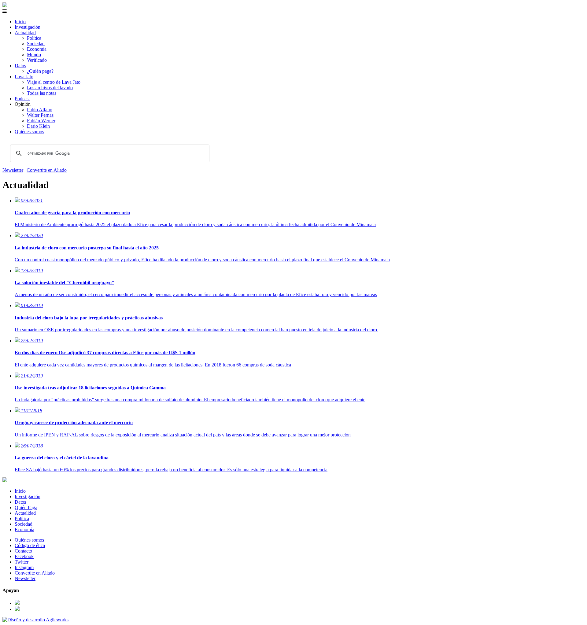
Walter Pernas (40, 115)
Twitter (21, 561)
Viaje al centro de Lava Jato (53, 82)
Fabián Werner (41, 120)
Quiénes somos (29, 131)
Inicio (20, 21)
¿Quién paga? (40, 71)
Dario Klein (38, 126)
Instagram (24, 567)
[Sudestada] (4, 5)
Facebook (24, 556)
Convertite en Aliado (47, 170)
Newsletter (12, 170)
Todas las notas (41, 93)
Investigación (27, 27)
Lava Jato (24, 76)
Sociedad (36, 43)
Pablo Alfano (39, 109)
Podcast (22, 98)
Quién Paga (26, 507)
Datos (20, 65)
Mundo (34, 54)
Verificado (37, 60)
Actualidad (25, 32)
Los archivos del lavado (50, 87)
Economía (36, 49)
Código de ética (30, 545)
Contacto (23, 550)
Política (34, 38)
